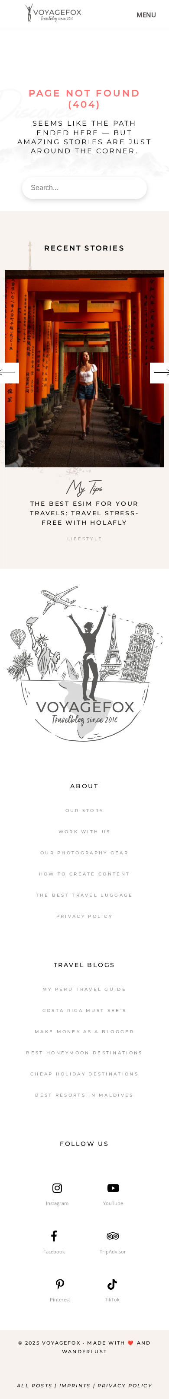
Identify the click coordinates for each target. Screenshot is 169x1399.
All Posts (34, 1386)
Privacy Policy (84, 916)
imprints (76, 1386)
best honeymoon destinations (84, 1053)
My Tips (84, 487)
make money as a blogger (84, 1031)
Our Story (84, 810)
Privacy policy (125, 1386)
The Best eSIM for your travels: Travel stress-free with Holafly (84, 513)
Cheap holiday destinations (84, 1074)
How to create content (84, 874)
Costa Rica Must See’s (84, 1010)
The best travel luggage (84, 895)
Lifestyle (85, 539)
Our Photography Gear (84, 853)
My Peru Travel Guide (84, 989)
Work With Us (84, 831)
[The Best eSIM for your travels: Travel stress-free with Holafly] (84, 369)
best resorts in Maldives (84, 1095)
